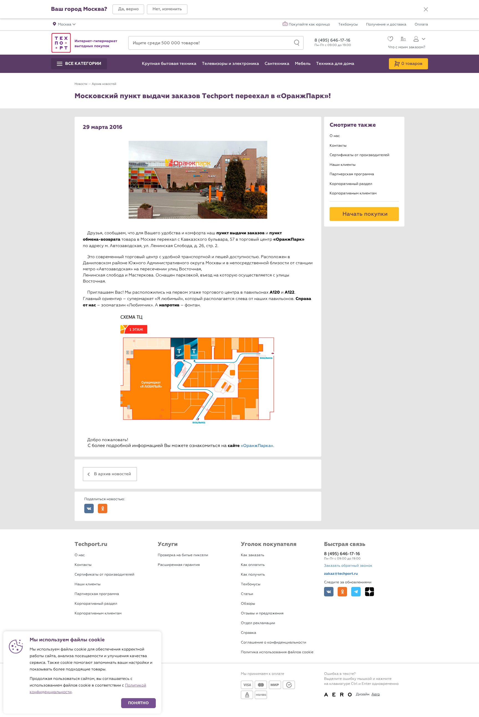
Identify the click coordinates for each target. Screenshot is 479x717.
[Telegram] (356, 591)
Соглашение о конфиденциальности (273, 642)
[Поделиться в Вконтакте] (89, 508)
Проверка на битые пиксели (183, 555)
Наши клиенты (343, 165)
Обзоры (248, 604)
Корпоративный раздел (351, 184)
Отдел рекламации (258, 623)
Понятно (138, 703)
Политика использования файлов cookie (277, 652)
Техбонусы (348, 25)
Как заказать (252, 555)
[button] (128, 9)
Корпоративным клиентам (353, 193)
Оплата (421, 25)
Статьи (247, 594)
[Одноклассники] (342, 591)
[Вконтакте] (328, 591)
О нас (335, 136)
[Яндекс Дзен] (369, 591)
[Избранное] (389, 39)
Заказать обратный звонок (348, 566)
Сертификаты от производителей (359, 155)
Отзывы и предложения (262, 613)
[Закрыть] (426, 9)
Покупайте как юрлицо (309, 25)
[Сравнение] (402, 39)
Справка (248, 633)
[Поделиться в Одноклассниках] (102, 508)
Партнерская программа (352, 174)
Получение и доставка (386, 25)
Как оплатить (253, 565)
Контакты (338, 146)
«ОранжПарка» (257, 445)
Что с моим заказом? (406, 47)
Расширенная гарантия (179, 565)
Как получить (253, 575)
